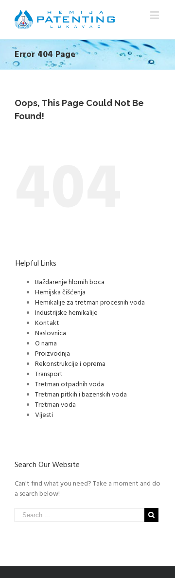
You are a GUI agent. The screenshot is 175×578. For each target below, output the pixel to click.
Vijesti (44, 414)
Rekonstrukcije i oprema (70, 363)
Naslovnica (50, 332)
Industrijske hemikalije (66, 312)
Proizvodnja (52, 353)
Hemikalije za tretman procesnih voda (90, 302)
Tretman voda (55, 404)
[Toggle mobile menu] (155, 15)
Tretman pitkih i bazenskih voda (81, 394)
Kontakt (47, 322)
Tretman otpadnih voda (69, 384)
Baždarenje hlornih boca (70, 281)
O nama (46, 343)
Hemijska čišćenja (60, 292)
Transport (49, 373)
